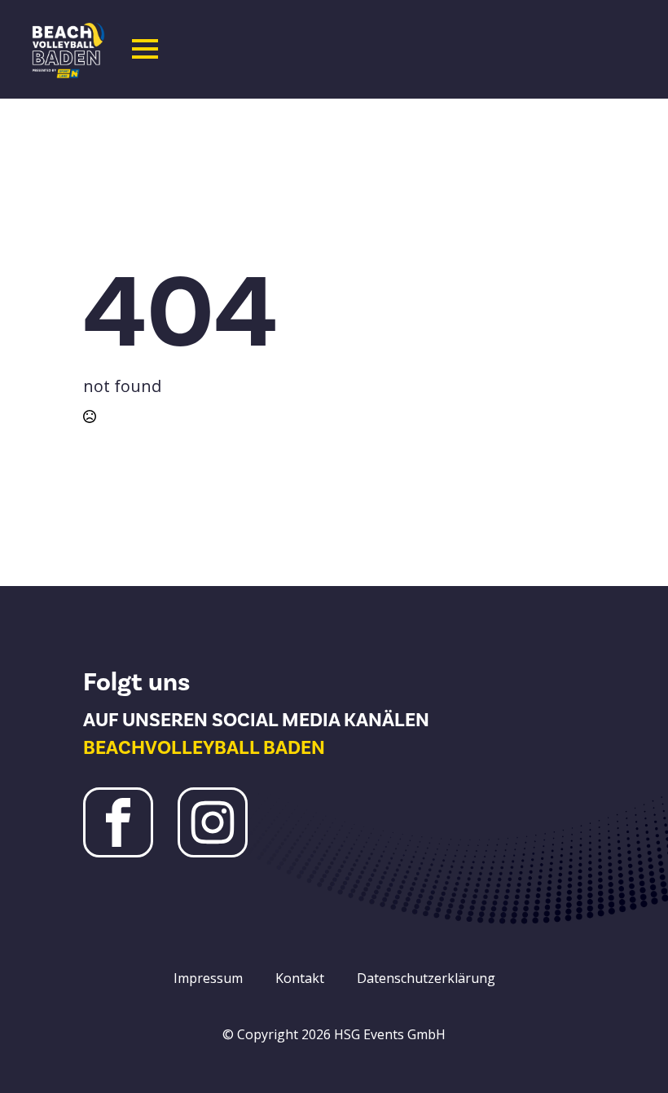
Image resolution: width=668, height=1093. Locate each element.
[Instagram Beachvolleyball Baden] (213, 822)
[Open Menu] (145, 49)
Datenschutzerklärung (426, 978)
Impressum (208, 978)
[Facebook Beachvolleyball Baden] (118, 822)
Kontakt (299, 978)
